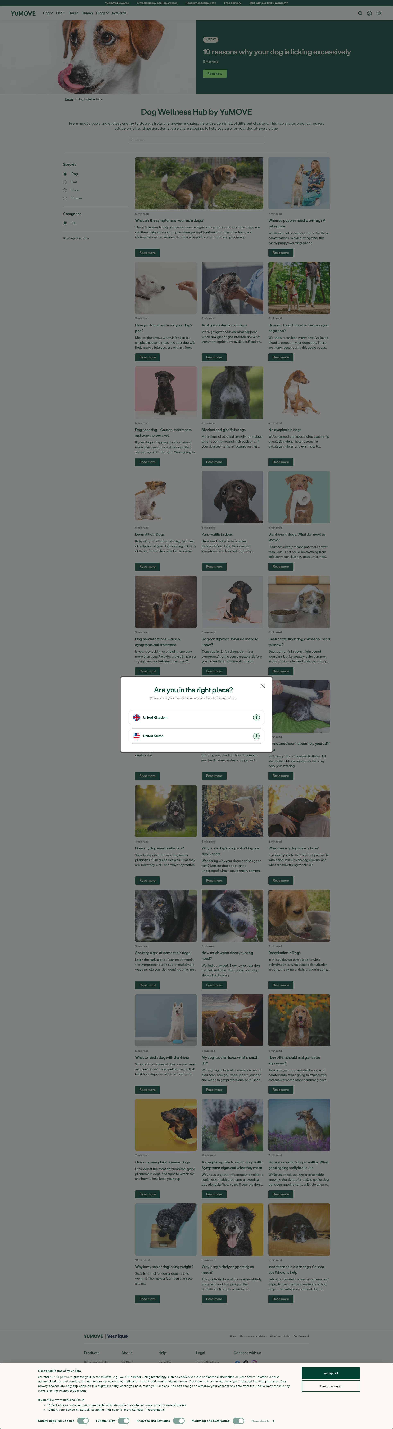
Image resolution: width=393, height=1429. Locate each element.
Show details (260, 1421)
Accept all (331, 1373)
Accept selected (331, 1386)
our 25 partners (61, 1377)
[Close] (263, 686)
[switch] (123, 1421)
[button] (196, 717)
